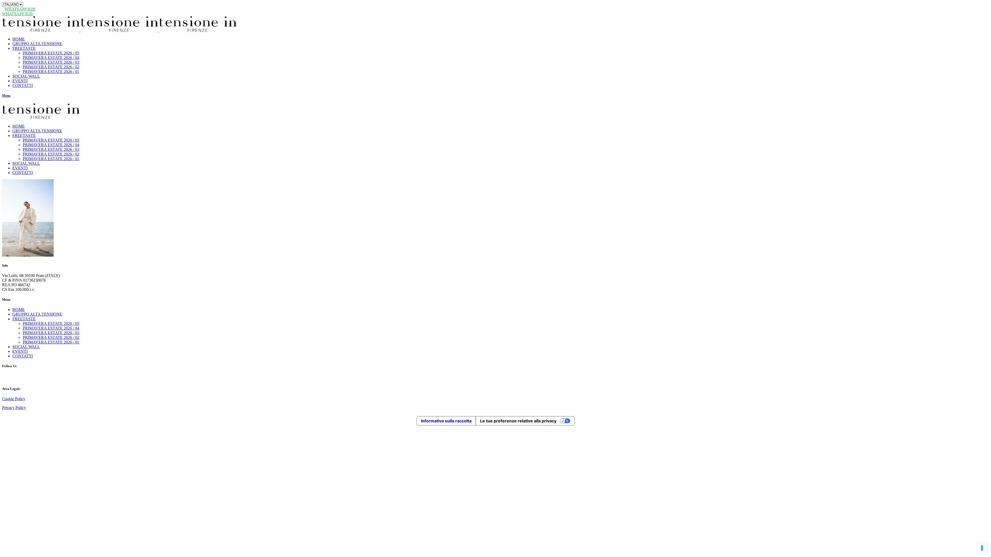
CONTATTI (22, 356)
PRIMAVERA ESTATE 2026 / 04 (51, 328)
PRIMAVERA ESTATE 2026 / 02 (51, 337)
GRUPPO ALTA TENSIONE (37, 314)
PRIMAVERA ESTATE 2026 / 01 (51, 342)
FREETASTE (24, 319)
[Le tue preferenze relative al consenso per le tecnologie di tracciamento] (982, 548)
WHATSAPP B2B (20, 9)
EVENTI (20, 351)
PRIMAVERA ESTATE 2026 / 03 (51, 333)
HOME (18, 309)
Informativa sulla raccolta (446, 420)
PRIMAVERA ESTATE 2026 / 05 (51, 323)
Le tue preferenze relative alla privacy (518, 420)
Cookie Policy (13, 399)
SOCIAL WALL (26, 347)
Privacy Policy (14, 407)
